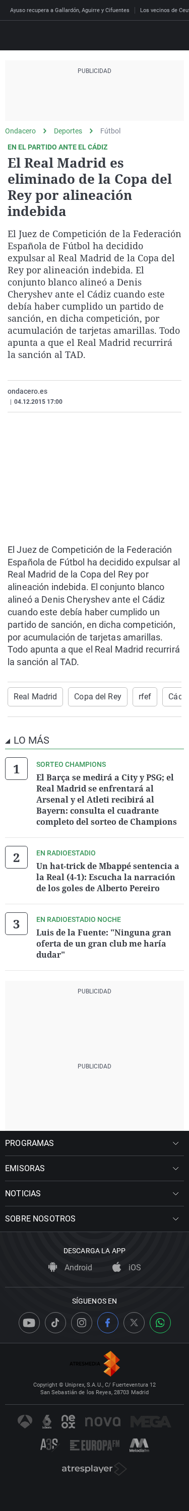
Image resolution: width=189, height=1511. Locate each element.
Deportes (68, 131)
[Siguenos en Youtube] (29, 1322)
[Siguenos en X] (134, 1322)
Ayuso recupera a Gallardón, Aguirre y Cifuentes (70, 10)
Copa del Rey (97, 696)
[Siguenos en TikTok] (55, 1322)
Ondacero (20, 131)
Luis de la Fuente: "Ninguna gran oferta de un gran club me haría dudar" (103, 943)
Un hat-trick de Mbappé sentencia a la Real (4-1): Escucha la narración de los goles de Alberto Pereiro (107, 877)
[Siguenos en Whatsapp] (160, 1322)
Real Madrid (35, 696)
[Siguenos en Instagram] (81, 1322)
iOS (134, 1267)
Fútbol (110, 131)
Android (77, 1267)
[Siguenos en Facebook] (107, 1322)
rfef (145, 696)
